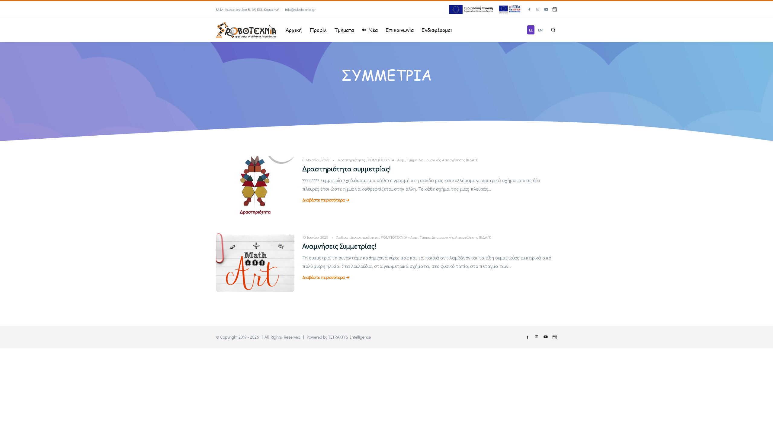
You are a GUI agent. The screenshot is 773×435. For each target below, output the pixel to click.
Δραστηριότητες (351, 159)
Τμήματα (344, 30)
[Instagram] (537, 9)
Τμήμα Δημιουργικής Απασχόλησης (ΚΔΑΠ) (442, 159)
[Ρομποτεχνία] (246, 29)
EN (540, 29)
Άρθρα (342, 237)
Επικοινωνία (400, 30)
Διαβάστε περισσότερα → (326, 200)
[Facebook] (529, 9)
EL (531, 29)
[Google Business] (554, 9)
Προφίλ (318, 30)
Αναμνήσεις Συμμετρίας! (339, 245)
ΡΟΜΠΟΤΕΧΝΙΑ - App (386, 159)
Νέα (373, 30)
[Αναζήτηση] (553, 30)
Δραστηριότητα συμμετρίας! (346, 168)
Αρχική (293, 30)
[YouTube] (546, 9)
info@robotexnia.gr (300, 9)
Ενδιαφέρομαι (437, 30)
